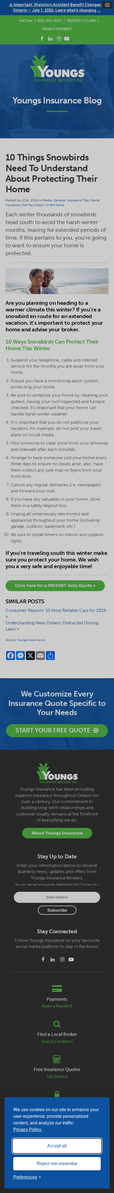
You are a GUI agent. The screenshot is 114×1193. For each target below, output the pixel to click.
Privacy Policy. (27, 1129)
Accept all (57, 1145)
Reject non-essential (57, 1163)
